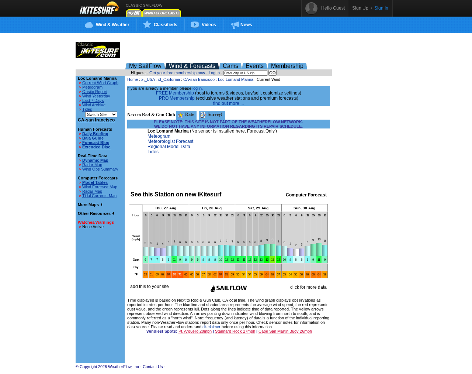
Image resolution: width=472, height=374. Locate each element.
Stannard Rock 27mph (235, 331)
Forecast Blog (96, 142)
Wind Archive (93, 105)
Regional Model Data (169, 146)
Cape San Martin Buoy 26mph (285, 331)
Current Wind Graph (100, 82)
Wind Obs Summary (100, 169)
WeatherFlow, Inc (123, 366)
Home (132, 79)
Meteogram (92, 87)
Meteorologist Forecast (170, 141)
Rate (189, 114)
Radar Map (92, 164)
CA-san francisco (199, 79)
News (246, 24)
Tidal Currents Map (99, 195)
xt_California (169, 79)
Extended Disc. (96, 147)
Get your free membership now (177, 73)
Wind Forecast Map (99, 187)
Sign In (381, 8)
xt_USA (148, 79)
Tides (87, 109)
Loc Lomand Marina (235, 79)
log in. (197, 88)
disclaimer (211, 327)
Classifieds (165, 24)
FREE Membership (175, 93)
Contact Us (153, 366)
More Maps (89, 204)
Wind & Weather (112, 24)
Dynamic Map (95, 160)
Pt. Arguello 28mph (195, 331)
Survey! (214, 114)
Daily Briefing (95, 133)
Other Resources (95, 213)
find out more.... (228, 103)
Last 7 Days (93, 100)
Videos (209, 24)
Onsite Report (94, 91)
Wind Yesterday (96, 96)
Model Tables (95, 182)
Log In (214, 73)
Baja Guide (93, 138)
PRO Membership (177, 98)
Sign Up (360, 8)
